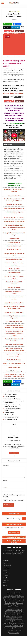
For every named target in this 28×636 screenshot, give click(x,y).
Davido (14, 597)
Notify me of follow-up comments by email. (14, 495)
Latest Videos (6, 573)
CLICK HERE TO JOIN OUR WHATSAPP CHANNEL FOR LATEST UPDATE (14, 108)
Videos (22, 627)
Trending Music (8, 627)
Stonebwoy (21, 623)
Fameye (11, 600)
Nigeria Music (6, 563)
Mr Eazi (14, 616)
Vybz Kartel (10, 630)
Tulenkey (16, 627)
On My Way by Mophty (14, 359)
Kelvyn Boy (8, 604)
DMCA (4, 582)
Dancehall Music (7, 565)
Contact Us (6, 580)
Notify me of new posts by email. (14, 500)
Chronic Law (18, 595)
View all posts (14, 453)
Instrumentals (6, 570)
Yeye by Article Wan (14, 367)
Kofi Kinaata (11, 607)
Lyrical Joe (7, 614)
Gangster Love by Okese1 (12, 417)
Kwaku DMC (19, 609)
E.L (6, 600)
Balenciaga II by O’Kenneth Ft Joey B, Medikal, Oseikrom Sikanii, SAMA (14, 227)
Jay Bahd (14, 602)
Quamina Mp (9, 621)
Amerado (9, 593)
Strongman (8, 625)
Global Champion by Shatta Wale (14, 221)
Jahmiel (8, 602)
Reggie (15, 621)
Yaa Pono (12, 632)
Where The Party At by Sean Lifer (14, 363)
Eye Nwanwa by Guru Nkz (14, 321)
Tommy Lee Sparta (18, 625)
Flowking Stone (19, 600)
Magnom (15, 614)
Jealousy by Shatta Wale (14, 259)
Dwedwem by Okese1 (11, 419)
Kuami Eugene (10, 609)
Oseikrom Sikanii (11, 618)
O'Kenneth (20, 616)
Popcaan (19, 618)
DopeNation (21, 597)
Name (5, 480)
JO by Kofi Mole (14, 238)
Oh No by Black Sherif (14, 249)
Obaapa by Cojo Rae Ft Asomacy (14, 217)
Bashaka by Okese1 (10, 396)
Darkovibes (7, 597)
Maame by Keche (14, 268)
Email (5, 488)
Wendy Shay (18, 630)
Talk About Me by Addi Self (14, 344)
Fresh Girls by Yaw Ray (14, 246)
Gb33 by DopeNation (14, 242)
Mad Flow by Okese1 (10, 414)
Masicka (21, 614)
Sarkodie (6, 623)
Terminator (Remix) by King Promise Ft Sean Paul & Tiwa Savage (14, 333)
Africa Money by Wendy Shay (14, 302)
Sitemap (20, 553)
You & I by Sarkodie (14, 195)
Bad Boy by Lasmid (14, 287)
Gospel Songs (6, 568)
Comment (6, 465)
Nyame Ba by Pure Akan (13, 93)
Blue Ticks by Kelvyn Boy (14, 371)
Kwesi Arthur (18, 611)
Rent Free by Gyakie (14, 272)
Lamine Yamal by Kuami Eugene (14, 208)
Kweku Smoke (10, 611)
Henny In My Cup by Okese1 (12, 398)
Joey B (20, 602)
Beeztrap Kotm (17, 593)
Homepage (5, 575)
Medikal (8, 616)
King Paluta (20, 604)
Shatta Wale (14, 623)
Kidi (14, 604)
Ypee (17, 632)
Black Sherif (10, 595)
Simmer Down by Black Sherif (14, 312)
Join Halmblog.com (14, 532)
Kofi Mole (18, 607)
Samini (21, 621)
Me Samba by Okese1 (10, 394)
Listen (17, 11)
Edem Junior (14, 19)
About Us (5, 578)
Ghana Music (12, 11)
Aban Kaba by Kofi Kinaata (14, 204)
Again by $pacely (9, 412)
